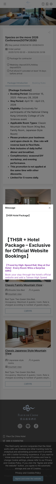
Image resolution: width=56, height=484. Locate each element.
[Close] (48, 207)
